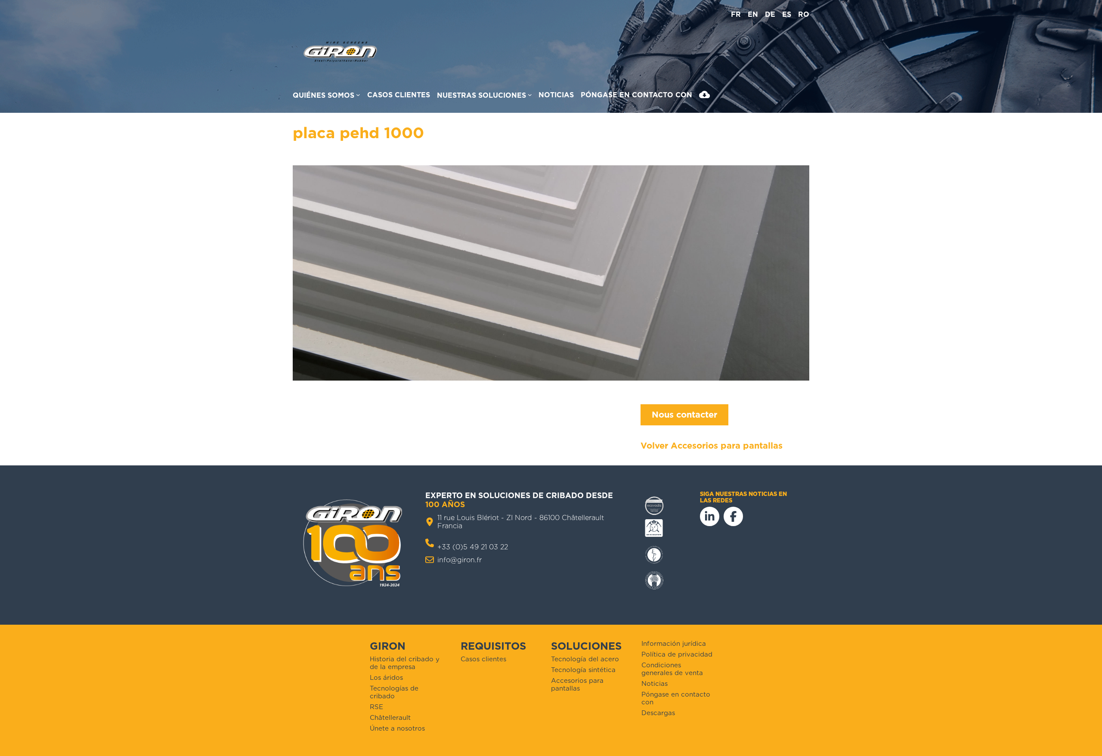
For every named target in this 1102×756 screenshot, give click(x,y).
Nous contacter (684, 414)
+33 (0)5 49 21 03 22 (472, 547)
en (753, 14)
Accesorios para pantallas (727, 445)
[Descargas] (704, 96)
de (770, 14)
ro (803, 14)
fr (736, 14)
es (786, 14)
